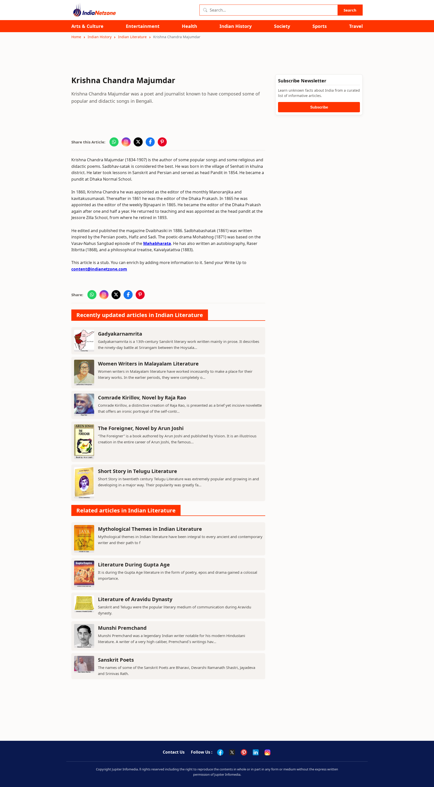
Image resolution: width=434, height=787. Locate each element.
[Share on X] (138, 141)
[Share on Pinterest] (162, 141)
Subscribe (319, 107)
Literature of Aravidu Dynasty (135, 599)
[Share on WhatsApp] (114, 141)
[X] (232, 752)
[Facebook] (220, 752)
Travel (356, 26)
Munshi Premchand (122, 627)
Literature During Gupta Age (134, 564)
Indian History (236, 26)
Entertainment (142, 26)
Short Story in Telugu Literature (137, 471)
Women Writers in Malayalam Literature (148, 363)
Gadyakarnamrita (120, 333)
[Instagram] (267, 752)
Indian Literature (132, 36)
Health (189, 26)
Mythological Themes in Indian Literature (150, 529)
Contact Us (174, 752)
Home (76, 36)
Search (350, 10)
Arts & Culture (87, 26)
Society (282, 26)
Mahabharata (157, 243)
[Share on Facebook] (150, 141)
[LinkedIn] (256, 752)
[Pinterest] (244, 752)
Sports (319, 26)
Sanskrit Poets (116, 659)
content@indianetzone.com (99, 269)
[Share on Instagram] (126, 141)
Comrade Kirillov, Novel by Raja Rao (142, 397)
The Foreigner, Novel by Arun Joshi (141, 428)
